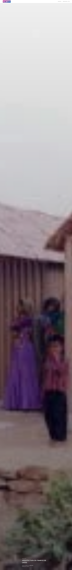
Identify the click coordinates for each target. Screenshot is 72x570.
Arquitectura (24, 558)
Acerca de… (60, 1)
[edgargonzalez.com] (7, 1)
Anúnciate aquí (65, 1)
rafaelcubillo (31, 565)
